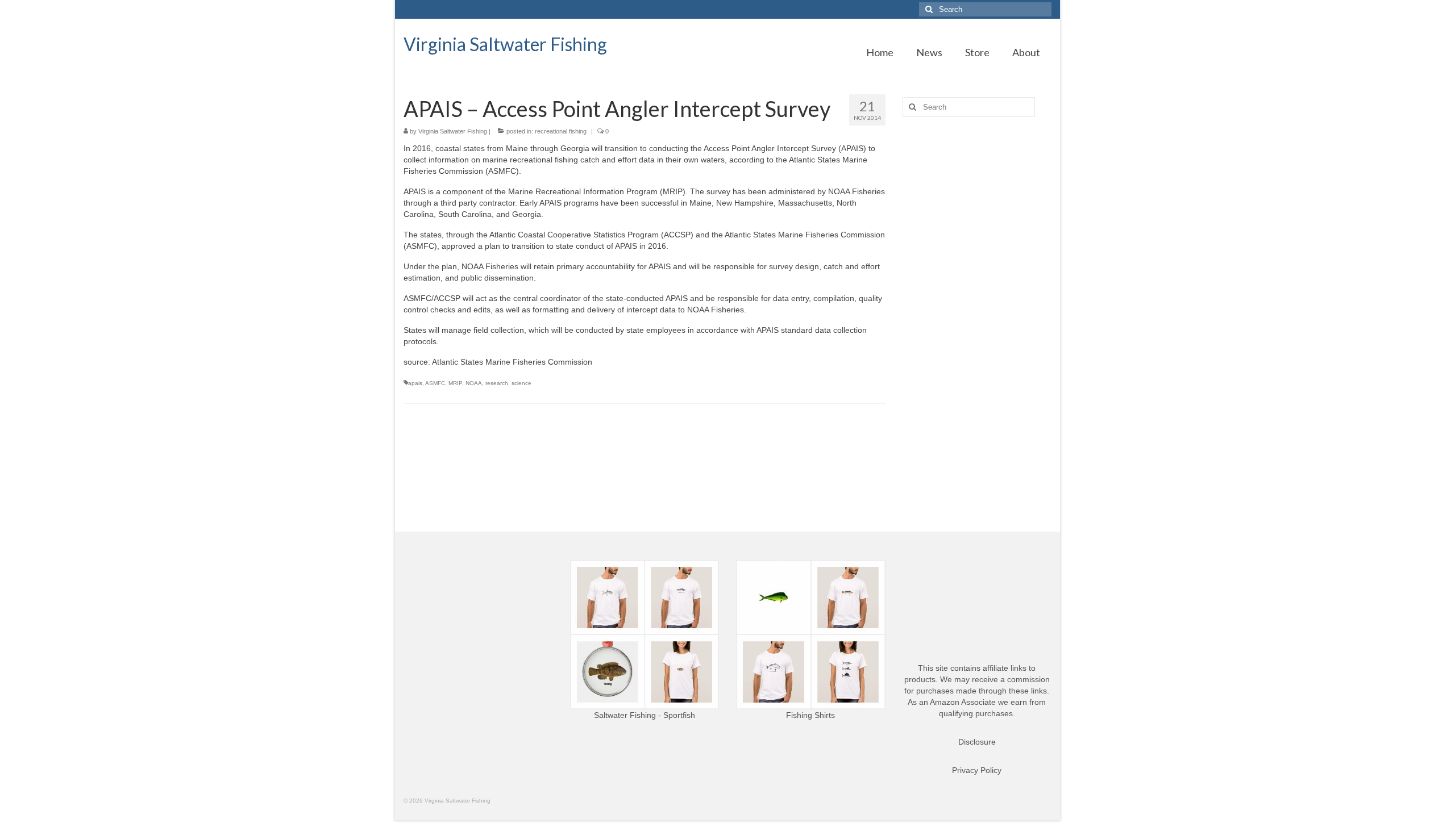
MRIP (455, 383)
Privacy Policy (976, 770)
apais (415, 383)
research (496, 383)
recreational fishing (561, 131)
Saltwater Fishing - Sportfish (644, 715)
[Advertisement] (977, 304)
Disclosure (977, 741)
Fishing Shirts (810, 715)
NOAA (473, 383)
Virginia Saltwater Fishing (505, 44)
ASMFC (435, 383)
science (521, 383)
